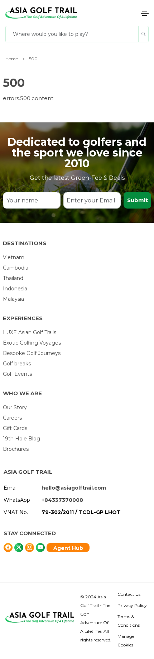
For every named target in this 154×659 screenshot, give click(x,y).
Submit (137, 200)
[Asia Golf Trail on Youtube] (40, 547)
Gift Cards (15, 428)
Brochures (16, 449)
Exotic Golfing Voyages (32, 343)
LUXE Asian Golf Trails (29, 332)
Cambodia (15, 268)
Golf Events (17, 374)
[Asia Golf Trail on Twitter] (8, 547)
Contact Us (128, 594)
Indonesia (15, 288)
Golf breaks (17, 363)
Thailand (13, 278)
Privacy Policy (132, 605)
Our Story (15, 407)
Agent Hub (68, 548)
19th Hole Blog (21, 438)
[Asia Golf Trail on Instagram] (29, 547)
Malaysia (13, 299)
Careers (12, 418)
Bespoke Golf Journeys (32, 353)
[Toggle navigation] (145, 13)
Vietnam (13, 257)
